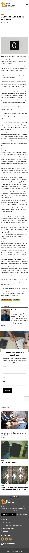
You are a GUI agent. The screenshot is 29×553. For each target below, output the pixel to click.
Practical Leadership (6, 299)
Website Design (10, 551)
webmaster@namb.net (8, 528)
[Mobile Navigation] (26, 4)
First (4, 372)
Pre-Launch (16, 299)
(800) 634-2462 (6, 523)
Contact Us (5, 531)
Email (4, 381)
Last (4, 377)
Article (2, 14)
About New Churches (22, 514)
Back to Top (14, 496)
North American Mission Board (12, 550)
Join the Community (8, 514)
